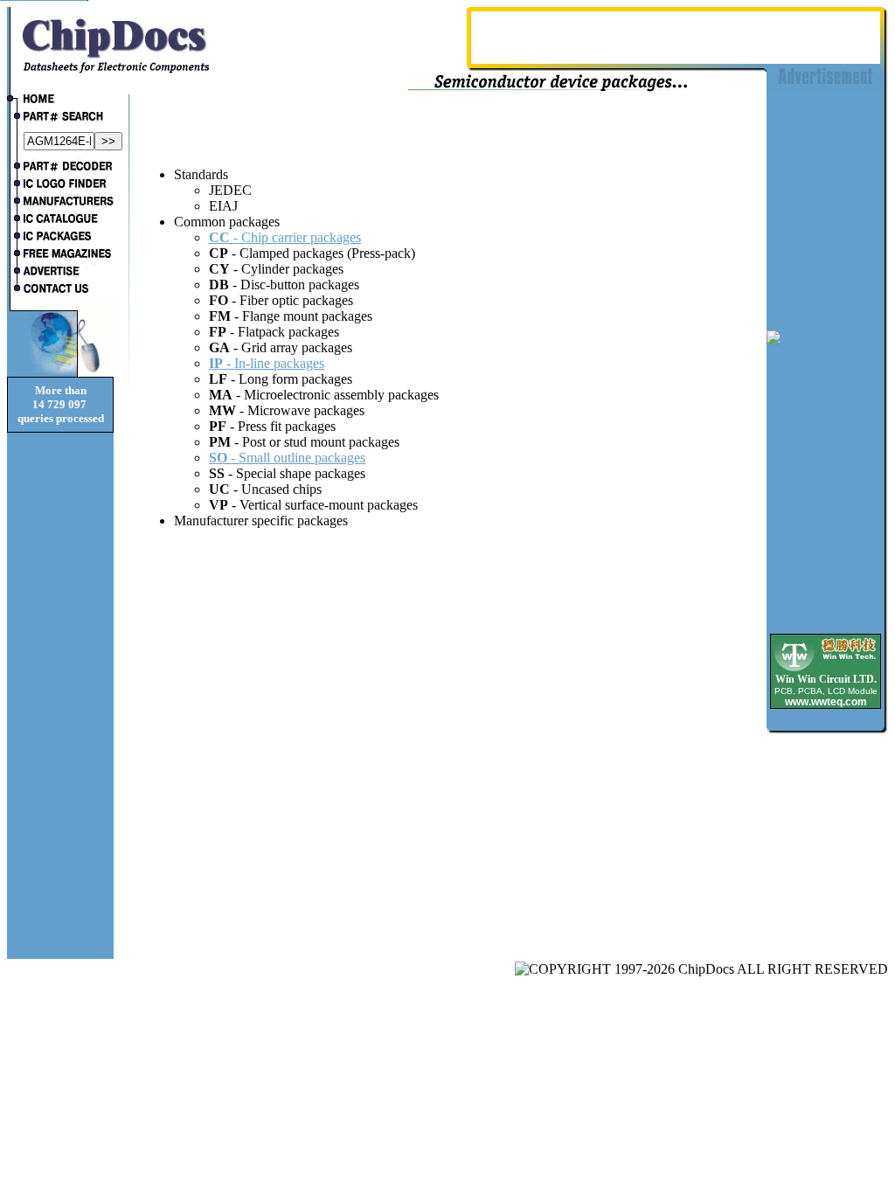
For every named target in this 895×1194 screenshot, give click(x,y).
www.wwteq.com (826, 702)
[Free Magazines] (60, 255)
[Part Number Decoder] (60, 168)
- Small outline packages (287, 457)
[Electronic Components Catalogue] (60, 220)
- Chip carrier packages (285, 237)
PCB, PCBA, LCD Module (826, 691)
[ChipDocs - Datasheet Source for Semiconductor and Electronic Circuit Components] (60, 100)
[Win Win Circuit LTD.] (825, 670)
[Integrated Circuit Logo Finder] (60, 185)
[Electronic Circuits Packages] (60, 237)
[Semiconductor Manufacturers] (60, 203)
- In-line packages (266, 363)
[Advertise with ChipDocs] (60, 272)
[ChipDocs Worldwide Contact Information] (60, 288)
